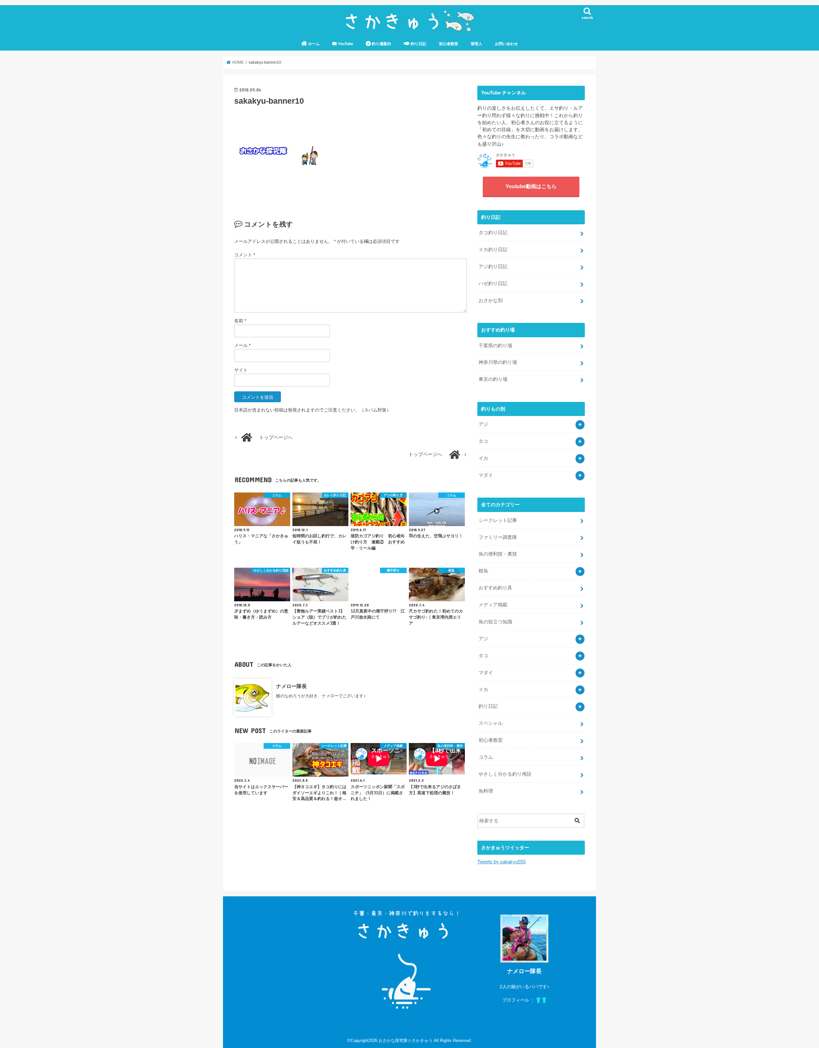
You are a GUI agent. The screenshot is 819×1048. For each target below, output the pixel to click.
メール (242, 345)
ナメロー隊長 (291, 686)
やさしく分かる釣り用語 (505, 774)
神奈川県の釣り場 (498, 362)
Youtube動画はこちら (531, 186)
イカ (483, 458)
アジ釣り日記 (493, 266)
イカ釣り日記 (493, 249)
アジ (483, 424)
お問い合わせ (506, 44)
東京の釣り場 (493, 379)
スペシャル (491, 723)
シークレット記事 (498, 520)
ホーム (313, 44)
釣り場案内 (381, 44)
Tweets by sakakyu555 (501, 861)
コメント (244, 254)
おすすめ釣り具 (495, 587)
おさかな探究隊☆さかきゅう (405, 1040)
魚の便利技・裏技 (498, 553)
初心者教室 (448, 44)
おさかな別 (491, 300)
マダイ (486, 475)
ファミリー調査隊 (498, 537)
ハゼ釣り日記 (493, 283)
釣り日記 (418, 44)
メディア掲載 (493, 604)
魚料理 (486, 791)
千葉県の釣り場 (495, 345)
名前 (240, 320)
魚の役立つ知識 (495, 621)
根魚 (483, 570)
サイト (241, 369)
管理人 (476, 44)
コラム (486, 757)
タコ (483, 441)
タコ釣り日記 (493, 232)
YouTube (345, 44)
